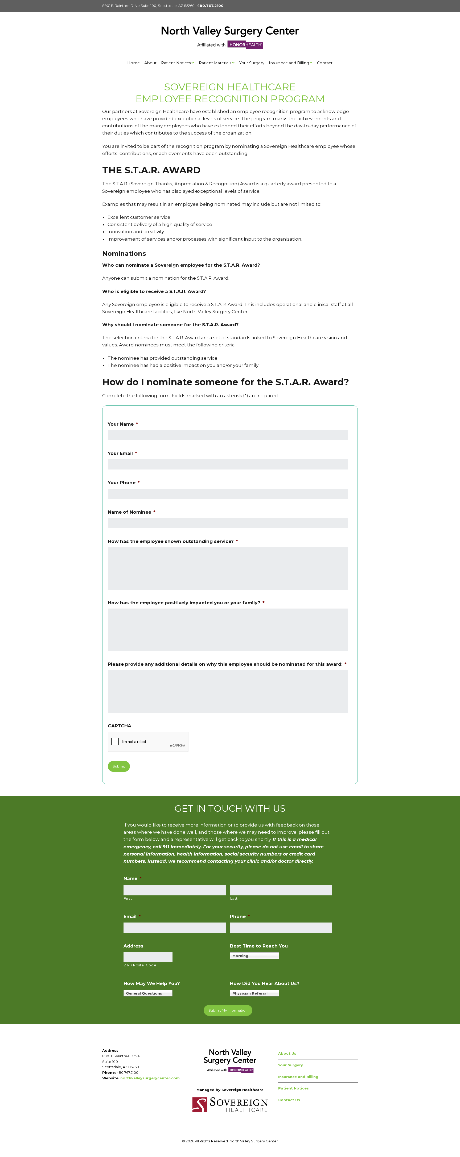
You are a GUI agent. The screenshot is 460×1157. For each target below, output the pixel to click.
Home (133, 63)
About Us (287, 1053)
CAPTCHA (119, 725)
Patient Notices (176, 63)
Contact (324, 63)
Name (133, 878)
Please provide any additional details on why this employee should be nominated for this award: (227, 664)
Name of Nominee (131, 512)
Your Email (122, 453)
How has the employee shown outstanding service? (173, 541)
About (150, 63)
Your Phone (124, 482)
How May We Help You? (152, 983)
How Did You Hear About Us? (264, 983)
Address (133, 946)
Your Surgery (251, 63)
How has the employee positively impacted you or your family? (186, 602)
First (128, 898)
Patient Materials (215, 63)
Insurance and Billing (289, 63)
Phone (240, 916)
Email (132, 916)
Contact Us (289, 1100)
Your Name (123, 424)
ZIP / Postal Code (140, 965)
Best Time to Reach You (259, 946)
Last (234, 898)
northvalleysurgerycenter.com (150, 1078)
